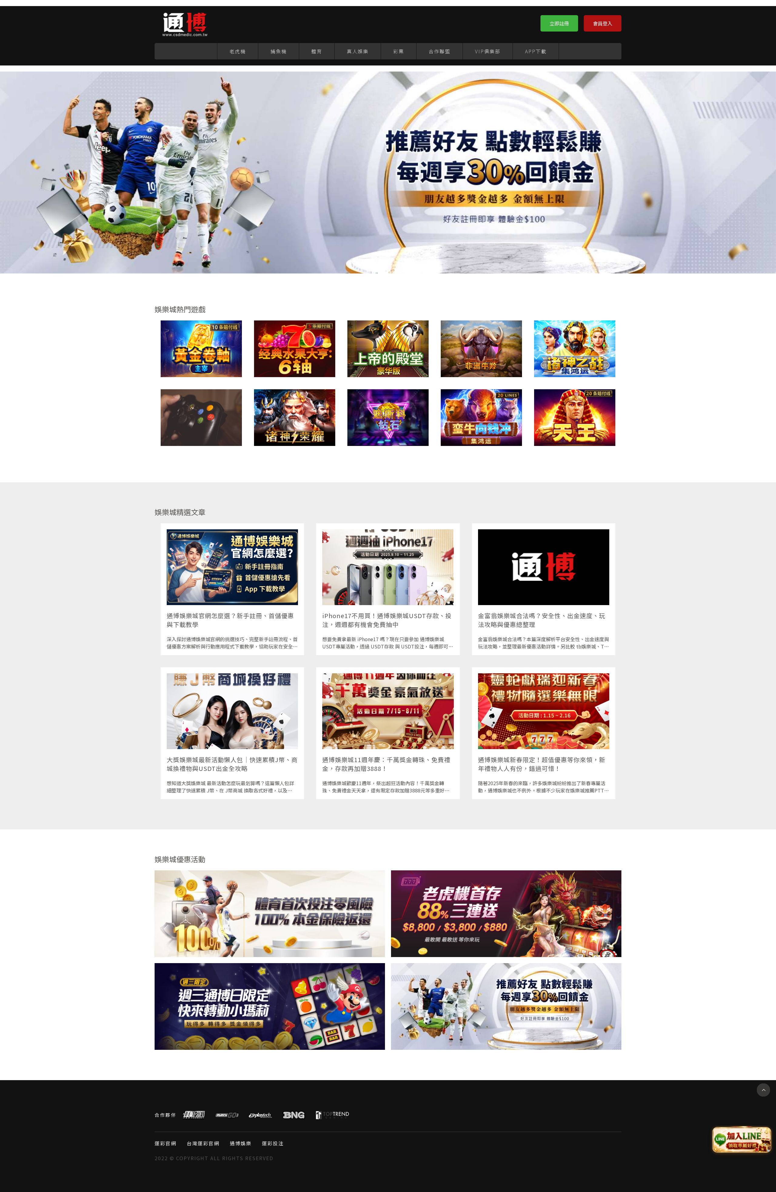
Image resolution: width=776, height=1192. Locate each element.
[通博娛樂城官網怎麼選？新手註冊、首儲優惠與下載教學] (232, 567)
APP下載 (536, 51)
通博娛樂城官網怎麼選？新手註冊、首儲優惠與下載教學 (230, 620)
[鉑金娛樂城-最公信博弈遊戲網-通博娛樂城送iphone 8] (481, 348)
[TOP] (763, 1090)
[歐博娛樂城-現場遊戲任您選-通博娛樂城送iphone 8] (294, 417)
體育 (316, 51)
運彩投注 (273, 1143)
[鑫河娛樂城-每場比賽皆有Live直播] (388, 171)
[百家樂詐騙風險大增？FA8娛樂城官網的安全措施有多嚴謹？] (201, 417)
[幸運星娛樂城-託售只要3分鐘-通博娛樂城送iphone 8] (201, 348)
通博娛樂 (241, 1143)
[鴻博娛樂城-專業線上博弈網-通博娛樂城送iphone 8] (481, 417)
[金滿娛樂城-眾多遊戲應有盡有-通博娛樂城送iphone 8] (574, 417)
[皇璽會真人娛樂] (506, 1006)
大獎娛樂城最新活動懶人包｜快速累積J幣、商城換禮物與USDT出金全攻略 (232, 764)
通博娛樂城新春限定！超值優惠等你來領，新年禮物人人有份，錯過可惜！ (541, 764)
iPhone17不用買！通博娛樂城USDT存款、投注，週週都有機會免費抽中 (387, 620)
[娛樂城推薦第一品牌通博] (506, 913)
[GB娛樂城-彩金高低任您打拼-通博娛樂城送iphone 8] (294, 348)
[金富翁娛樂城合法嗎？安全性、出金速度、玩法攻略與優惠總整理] (543, 567)
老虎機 (237, 51)
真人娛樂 (358, 51)
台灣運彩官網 (203, 1143)
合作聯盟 (439, 51)
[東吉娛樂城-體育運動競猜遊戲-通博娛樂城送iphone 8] (574, 348)
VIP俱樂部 (487, 51)
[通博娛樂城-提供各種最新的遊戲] (185, 23)
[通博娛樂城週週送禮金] (270, 913)
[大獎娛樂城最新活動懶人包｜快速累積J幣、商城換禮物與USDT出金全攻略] (232, 711)
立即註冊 (559, 23)
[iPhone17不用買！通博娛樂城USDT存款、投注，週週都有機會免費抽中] (387, 567)
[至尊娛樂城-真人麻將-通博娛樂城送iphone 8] (388, 417)
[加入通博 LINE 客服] (742, 1140)
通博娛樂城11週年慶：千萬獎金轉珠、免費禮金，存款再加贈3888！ (386, 764)
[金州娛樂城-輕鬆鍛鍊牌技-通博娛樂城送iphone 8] (388, 348)
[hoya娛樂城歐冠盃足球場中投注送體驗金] (270, 1006)
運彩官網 (165, 1143)
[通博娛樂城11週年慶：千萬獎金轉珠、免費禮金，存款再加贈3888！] (387, 711)
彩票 (398, 51)
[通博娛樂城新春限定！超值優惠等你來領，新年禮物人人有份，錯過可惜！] (543, 711)
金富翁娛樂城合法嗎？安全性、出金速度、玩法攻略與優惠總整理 (541, 620)
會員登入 (602, 23)
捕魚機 (278, 51)
